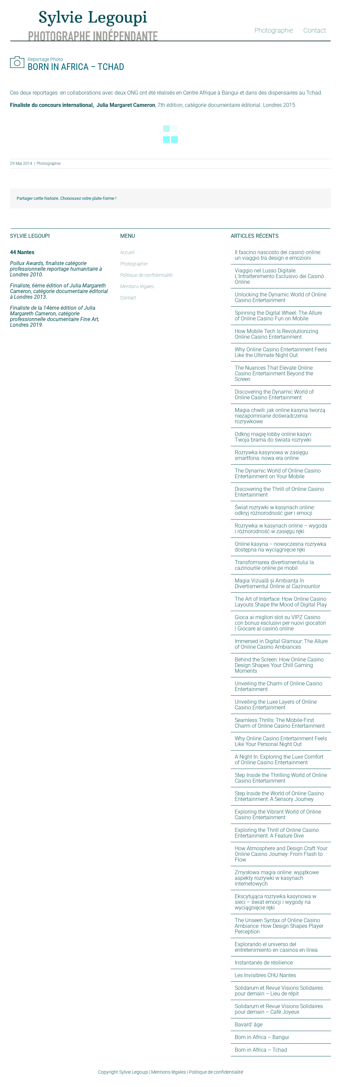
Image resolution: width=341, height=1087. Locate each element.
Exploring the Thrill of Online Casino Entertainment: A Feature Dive (277, 833)
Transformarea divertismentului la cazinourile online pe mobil (274, 565)
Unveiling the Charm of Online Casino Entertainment (278, 686)
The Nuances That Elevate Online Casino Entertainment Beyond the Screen (274, 373)
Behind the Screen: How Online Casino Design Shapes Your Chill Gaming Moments (279, 665)
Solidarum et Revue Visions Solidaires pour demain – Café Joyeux (279, 1009)
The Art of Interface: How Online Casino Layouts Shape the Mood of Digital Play (281, 601)
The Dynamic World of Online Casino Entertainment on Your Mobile (278, 473)
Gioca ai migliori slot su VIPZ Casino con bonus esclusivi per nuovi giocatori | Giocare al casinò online (280, 622)
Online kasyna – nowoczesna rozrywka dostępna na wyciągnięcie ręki (280, 546)
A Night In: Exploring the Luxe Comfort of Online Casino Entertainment (279, 759)
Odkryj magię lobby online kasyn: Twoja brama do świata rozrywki (273, 437)
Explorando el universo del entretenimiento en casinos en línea (276, 947)
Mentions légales (168, 1072)
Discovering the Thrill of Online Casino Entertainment (279, 492)
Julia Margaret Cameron (126, 105)
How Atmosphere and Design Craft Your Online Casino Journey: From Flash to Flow (281, 854)
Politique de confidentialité (216, 1072)
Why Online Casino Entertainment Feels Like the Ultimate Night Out (281, 352)
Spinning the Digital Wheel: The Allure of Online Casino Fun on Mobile (278, 315)
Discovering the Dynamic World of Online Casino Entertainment (274, 394)
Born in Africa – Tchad (261, 1050)
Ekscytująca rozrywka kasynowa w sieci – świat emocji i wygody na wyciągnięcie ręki (275, 902)
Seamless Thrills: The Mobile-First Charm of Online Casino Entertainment (280, 723)
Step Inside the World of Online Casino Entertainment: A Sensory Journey (279, 796)
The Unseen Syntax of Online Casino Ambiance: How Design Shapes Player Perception (279, 925)
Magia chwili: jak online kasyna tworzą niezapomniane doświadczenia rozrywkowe (280, 415)
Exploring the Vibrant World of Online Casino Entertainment (278, 814)
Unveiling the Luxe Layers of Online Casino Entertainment (276, 704)
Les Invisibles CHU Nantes (265, 975)
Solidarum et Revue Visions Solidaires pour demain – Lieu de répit (279, 990)
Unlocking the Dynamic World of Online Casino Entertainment (280, 297)
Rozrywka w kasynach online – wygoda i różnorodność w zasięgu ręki (281, 528)
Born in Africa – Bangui (262, 1037)
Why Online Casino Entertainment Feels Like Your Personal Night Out (281, 741)
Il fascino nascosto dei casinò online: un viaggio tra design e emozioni (278, 255)
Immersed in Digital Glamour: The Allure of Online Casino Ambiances (281, 644)
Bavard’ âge (248, 1024)
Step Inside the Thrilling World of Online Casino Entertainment (281, 778)
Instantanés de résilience (264, 962)
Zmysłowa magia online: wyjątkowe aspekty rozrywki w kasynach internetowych (277, 878)
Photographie (49, 163)
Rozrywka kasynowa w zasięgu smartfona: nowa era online (271, 455)
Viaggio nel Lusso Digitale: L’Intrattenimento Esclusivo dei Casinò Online (279, 276)
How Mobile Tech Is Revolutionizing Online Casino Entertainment (276, 334)
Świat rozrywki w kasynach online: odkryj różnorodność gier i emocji (275, 510)
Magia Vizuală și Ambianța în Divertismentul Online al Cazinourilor (277, 583)
